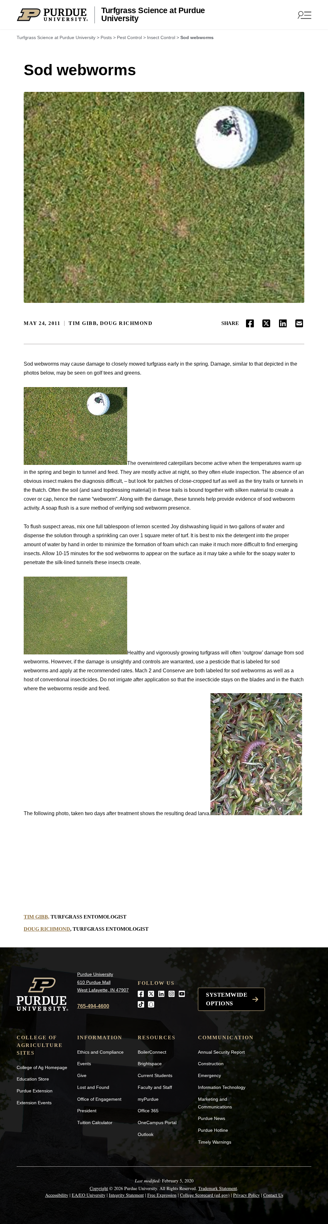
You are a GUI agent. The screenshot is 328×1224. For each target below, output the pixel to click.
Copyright (99, 1188)
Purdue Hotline (213, 1130)
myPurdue (148, 1099)
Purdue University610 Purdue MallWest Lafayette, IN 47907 (103, 982)
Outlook (145, 1134)
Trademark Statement (217, 1188)
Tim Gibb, (36, 917)
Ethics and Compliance (100, 1052)
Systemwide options (226, 999)
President (86, 1110)
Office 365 (148, 1110)
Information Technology (221, 1087)
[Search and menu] (303, 14)
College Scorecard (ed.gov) (205, 1195)
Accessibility (56, 1195)
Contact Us (273, 1195)
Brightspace (150, 1063)
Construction (211, 1063)
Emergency (209, 1075)
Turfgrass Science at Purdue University (153, 14)
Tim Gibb (83, 323)
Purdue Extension (35, 1090)
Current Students (155, 1075)
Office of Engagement (99, 1099)
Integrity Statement (126, 1195)
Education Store (33, 1079)
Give (81, 1075)
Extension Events (34, 1102)
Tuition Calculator (94, 1122)
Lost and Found (93, 1087)
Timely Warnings (214, 1142)
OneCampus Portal (157, 1122)
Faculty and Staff (155, 1087)
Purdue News (211, 1118)
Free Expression (161, 1195)
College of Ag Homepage (42, 1067)
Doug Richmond (126, 323)
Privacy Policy (246, 1195)
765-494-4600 (93, 1006)
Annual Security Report (221, 1052)
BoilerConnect (152, 1052)
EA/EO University (88, 1195)
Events (84, 1063)
